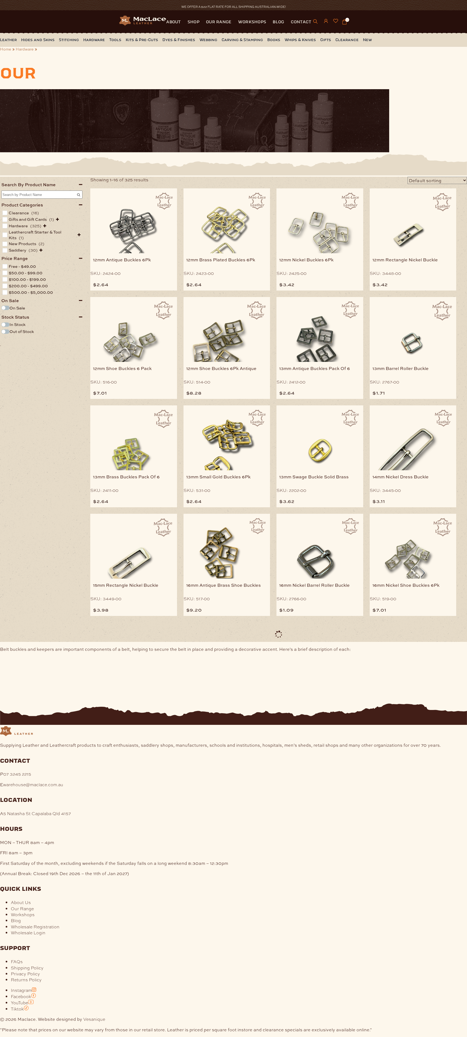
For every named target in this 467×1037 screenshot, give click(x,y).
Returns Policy (26, 979)
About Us (21, 902)
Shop (193, 21)
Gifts (325, 40)
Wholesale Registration (35, 926)
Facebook (21, 996)
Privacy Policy (25, 974)
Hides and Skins (38, 40)
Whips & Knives (300, 40)
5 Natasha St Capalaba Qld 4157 (37, 813)
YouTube (19, 1002)
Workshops (252, 21)
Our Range (219, 21)
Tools (115, 40)
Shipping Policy (27, 968)
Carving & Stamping (242, 40)
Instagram (21, 990)
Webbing (208, 40)
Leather (8, 40)
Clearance (347, 40)
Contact (301, 21)
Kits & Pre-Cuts (142, 40)
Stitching (69, 40)
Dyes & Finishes (178, 40)
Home (5, 49)
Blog (278, 21)
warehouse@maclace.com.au (33, 784)
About (173, 21)
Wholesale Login (28, 932)
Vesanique (94, 1019)
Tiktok (17, 1009)
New (367, 40)
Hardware (94, 40)
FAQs (17, 961)
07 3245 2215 (17, 774)
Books (273, 40)
